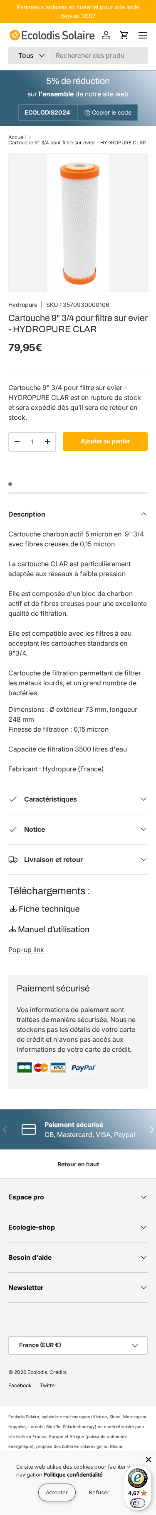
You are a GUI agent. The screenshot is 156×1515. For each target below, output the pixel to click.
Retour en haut (78, 1164)
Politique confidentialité (73, 1474)
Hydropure (22, 304)
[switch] (137, 1503)
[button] (124, 35)
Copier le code (111, 112)
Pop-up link (26, 949)
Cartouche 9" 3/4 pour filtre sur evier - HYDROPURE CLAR (77, 142)
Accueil (17, 137)
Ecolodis (37, 1372)
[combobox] (78, 55)
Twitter (48, 1385)
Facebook (20, 1385)
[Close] (148, 1459)
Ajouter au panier (105, 441)
